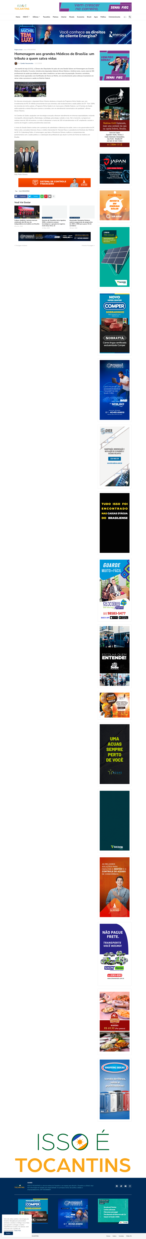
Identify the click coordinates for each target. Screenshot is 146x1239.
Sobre (114, 1236)
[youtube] (125, 1186)
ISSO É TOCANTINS (32, 1236)
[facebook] (116, 1186)
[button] (125, 17)
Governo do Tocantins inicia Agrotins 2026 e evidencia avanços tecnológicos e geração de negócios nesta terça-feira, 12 (54, 223)
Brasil (89, 17)
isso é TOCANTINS (30, 50)
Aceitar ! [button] (8, 1233)
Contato (121, 1236)
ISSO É (25, 17)
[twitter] (121, 1186)
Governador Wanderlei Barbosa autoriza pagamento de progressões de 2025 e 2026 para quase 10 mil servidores (81, 223)
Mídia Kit (129, 1236)
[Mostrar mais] (53, 196)
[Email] (49, 196)
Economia (80, 17)
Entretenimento (114, 17)
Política (103, 17)
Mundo (71, 17)
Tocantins (46, 17)
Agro (96, 17)
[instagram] (130, 1186)
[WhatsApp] (42, 196)
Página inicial (18, 50)
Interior (63, 17)
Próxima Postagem (88, 245)
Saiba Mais (17, 1231)
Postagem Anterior (21, 245)
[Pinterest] (46, 196)
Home (18, 17)
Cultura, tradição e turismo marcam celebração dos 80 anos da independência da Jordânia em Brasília (26, 222)
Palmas (55, 17)
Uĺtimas (35, 17)
